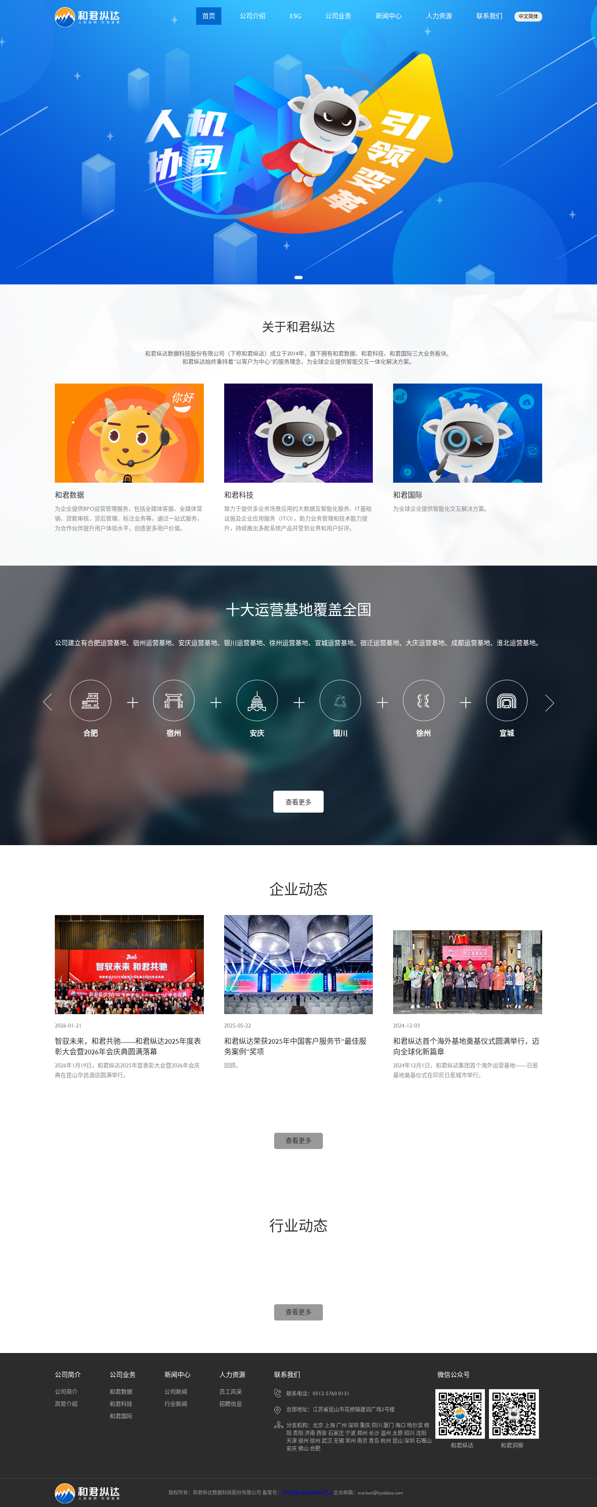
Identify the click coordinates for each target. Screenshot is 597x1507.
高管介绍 (66, 1404)
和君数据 (121, 1391)
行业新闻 (175, 1404)
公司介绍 (253, 16)
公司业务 (338, 16)
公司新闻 (175, 1391)
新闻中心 (389, 16)
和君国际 (121, 1416)
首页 (208, 16)
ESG (295, 16)
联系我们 (489, 16)
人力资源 (439, 16)
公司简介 (68, 1375)
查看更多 (298, 802)
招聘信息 (230, 1404)
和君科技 (121, 1404)
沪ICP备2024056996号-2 (307, 1493)
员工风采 (230, 1391)
